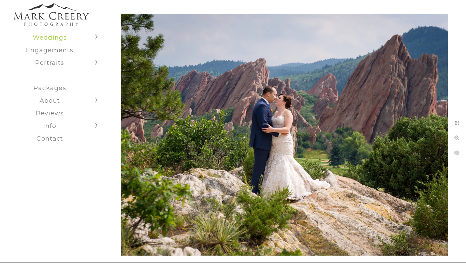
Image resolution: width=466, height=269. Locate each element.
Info (49, 126)
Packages (49, 88)
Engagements (49, 50)
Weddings (50, 37)
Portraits (49, 63)
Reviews (50, 113)
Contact (50, 138)
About (50, 100)
